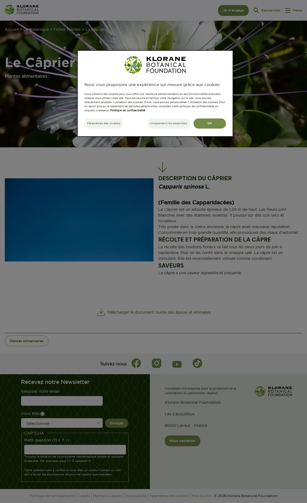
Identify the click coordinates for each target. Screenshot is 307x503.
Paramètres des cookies (103, 123)
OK (209, 123)
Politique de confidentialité (127, 110)
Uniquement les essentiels (168, 123)
